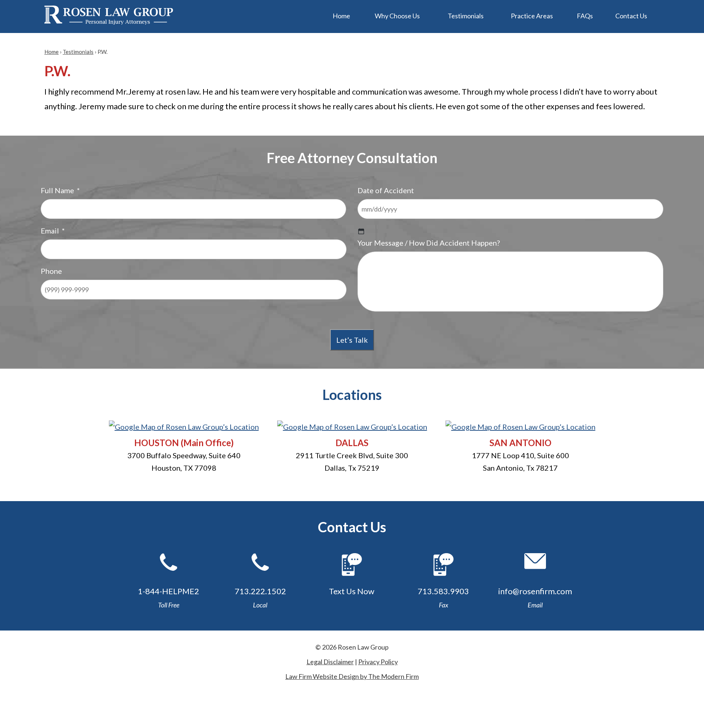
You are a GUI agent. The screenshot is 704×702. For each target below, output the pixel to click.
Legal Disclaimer (330, 662)
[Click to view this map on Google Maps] (184, 426)
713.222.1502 (260, 591)
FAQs (585, 16)
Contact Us (631, 16)
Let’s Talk (352, 339)
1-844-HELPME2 (168, 591)
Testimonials (466, 16)
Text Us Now (351, 591)
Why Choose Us (397, 16)
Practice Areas (532, 16)
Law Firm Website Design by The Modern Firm (352, 676)
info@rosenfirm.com (535, 591)
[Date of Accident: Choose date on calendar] (361, 231)
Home (341, 16)
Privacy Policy (378, 662)
